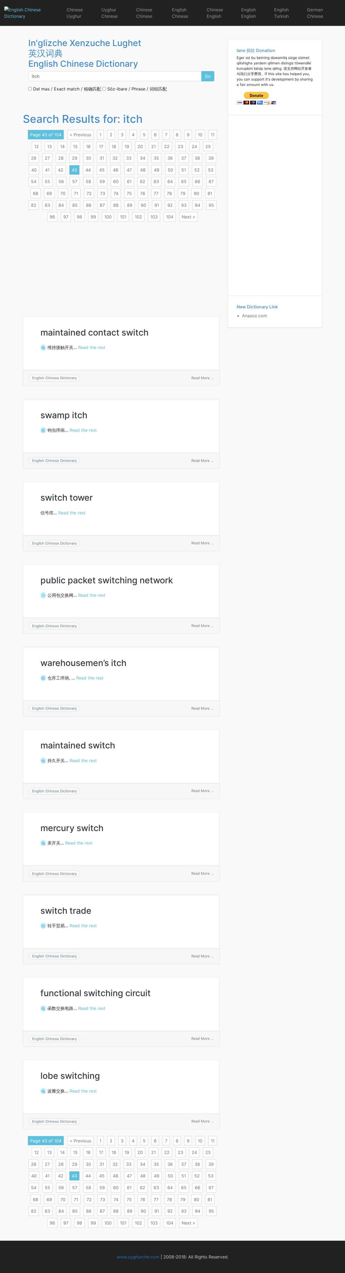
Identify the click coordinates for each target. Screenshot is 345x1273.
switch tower (66, 497)
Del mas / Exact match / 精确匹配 (66, 89)
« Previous (80, 134)
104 (169, 216)
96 (52, 216)
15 (75, 146)
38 (197, 158)
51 (183, 170)
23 (180, 146)
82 (33, 205)
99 (93, 216)
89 (129, 205)
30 (88, 158)
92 (170, 205)
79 (182, 193)
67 (211, 181)
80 (196, 193)
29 (74, 158)
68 (35, 193)
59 (102, 181)
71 (76, 193)
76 (142, 193)
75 (129, 193)
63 (156, 181)
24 (194, 146)
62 (142, 181)
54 (33, 181)
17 (101, 146)
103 (154, 216)
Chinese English (215, 13)
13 (49, 146)
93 (184, 205)
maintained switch (77, 745)
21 (153, 146)
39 (211, 158)
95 (211, 205)
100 (108, 216)
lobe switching (70, 1075)
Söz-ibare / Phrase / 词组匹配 (136, 89)
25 (208, 146)
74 (115, 193)
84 (61, 205)
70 (62, 193)
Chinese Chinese (144, 13)
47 (129, 170)
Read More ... (202, 378)
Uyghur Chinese (109, 13)
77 (156, 193)
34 (142, 158)
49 (156, 170)
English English (248, 13)
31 (101, 158)
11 (213, 134)
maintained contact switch (94, 332)
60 (116, 181)
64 (170, 181)
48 (143, 170)
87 (102, 205)
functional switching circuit (95, 993)
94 (197, 205)
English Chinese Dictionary (54, 378)
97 (65, 216)
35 (156, 158)
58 (88, 181)
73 (102, 193)
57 (74, 181)
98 (79, 216)
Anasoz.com (254, 315)
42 (60, 170)
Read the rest (91, 347)
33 (129, 158)
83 (47, 205)
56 (61, 181)
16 (88, 146)
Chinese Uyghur (75, 13)
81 (210, 193)
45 (102, 170)
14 (62, 146)
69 (49, 193)
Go (208, 76)
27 (47, 158)
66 (197, 181)
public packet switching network (106, 580)
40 (34, 170)
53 (210, 170)
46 (115, 170)
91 (156, 205)
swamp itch (63, 415)
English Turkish (281, 13)
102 (138, 216)
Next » (188, 216)
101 (123, 216)
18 (114, 146)
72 (89, 193)
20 (140, 146)
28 (61, 158)
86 (88, 205)
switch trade (65, 910)
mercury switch (72, 828)
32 (115, 158)
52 (197, 170)
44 (88, 170)
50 (170, 170)
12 (36, 146)
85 (75, 205)
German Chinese (315, 13)
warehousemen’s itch (83, 663)
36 (170, 158)
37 (183, 158)
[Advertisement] (121, 266)
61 (129, 181)
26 (33, 158)
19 (127, 146)
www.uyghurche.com (138, 1257)
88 (116, 205)
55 (47, 181)
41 (47, 170)
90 (143, 205)
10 (200, 134)
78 (169, 193)
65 (184, 181)
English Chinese (180, 13)
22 (167, 146)
